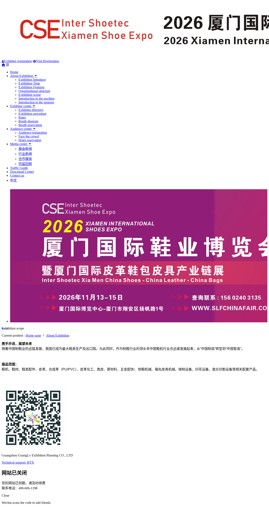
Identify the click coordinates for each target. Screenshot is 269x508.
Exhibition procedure (32, 113)
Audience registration (32, 132)
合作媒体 (25, 159)
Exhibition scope (29, 95)
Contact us (17, 175)
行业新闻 (25, 154)
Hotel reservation (29, 140)
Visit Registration (47, 61)
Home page (33, 335)
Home (14, 72)
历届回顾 (25, 164)
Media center (19, 144)
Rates (22, 117)
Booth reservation (30, 125)
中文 (13, 180)
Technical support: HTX (18, 462)
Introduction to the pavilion (36, 98)
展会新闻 (25, 149)
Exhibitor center (21, 106)
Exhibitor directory (31, 110)
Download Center (22, 171)
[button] (2, 328)
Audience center (21, 129)
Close (5, 495)
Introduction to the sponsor (36, 102)
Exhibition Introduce (32, 79)
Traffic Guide (19, 168)
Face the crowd (28, 136)
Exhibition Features (31, 87)
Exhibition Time (29, 83)
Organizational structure (34, 91)
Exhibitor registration (18, 61)
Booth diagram (28, 121)
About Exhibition (22, 76)
